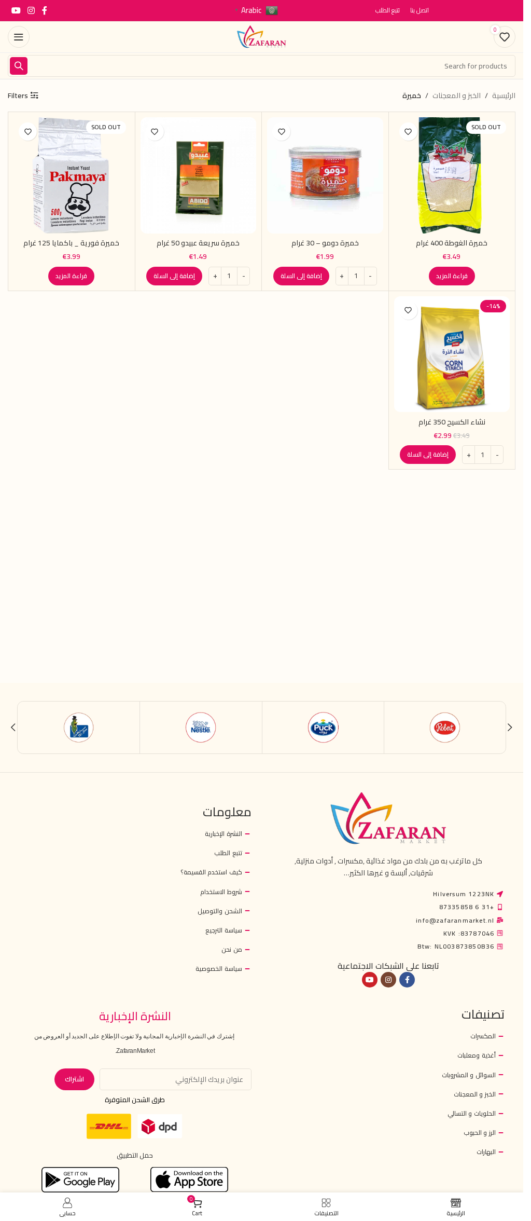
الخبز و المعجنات (456, 95)
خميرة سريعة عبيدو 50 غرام (198, 243)
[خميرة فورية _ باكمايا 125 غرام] (71, 175)
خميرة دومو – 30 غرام (325, 243)
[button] (301, 276)
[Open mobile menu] (19, 36)
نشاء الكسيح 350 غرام (451, 422)
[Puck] (323, 727)
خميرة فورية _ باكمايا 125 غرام (71, 243)
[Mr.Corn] (78, 727)
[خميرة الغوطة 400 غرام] (452, 175)
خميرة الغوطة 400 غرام (451, 243)
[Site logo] (261, 36)
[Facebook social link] (44, 10)
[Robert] (445, 727)
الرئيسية (503, 95)
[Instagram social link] (31, 10)
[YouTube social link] (16, 10)
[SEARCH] (18, 66)
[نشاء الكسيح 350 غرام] (452, 354)
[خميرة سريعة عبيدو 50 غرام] (199, 175)
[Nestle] (200, 727)
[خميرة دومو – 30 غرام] (325, 175)
